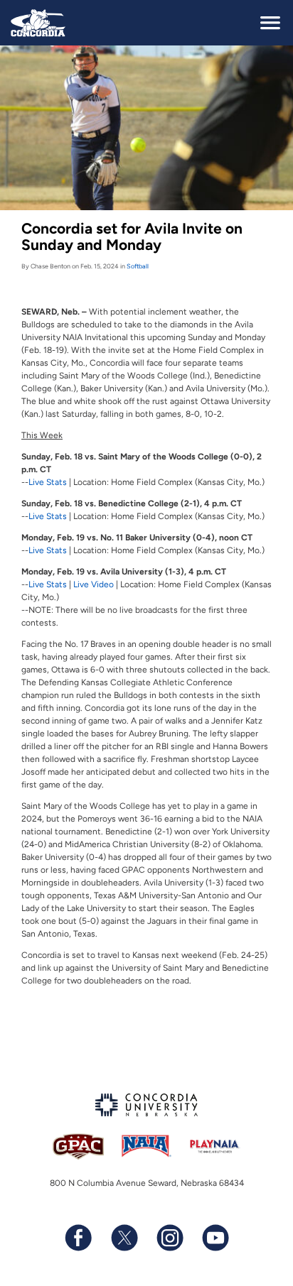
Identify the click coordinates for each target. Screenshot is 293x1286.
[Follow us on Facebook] (78, 1237)
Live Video (93, 584)
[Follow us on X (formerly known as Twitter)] (123, 1237)
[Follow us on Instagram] (169, 1237)
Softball (138, 266)
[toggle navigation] (270, 22)
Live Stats (47, 482)
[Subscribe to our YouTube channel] (215, 1237)
